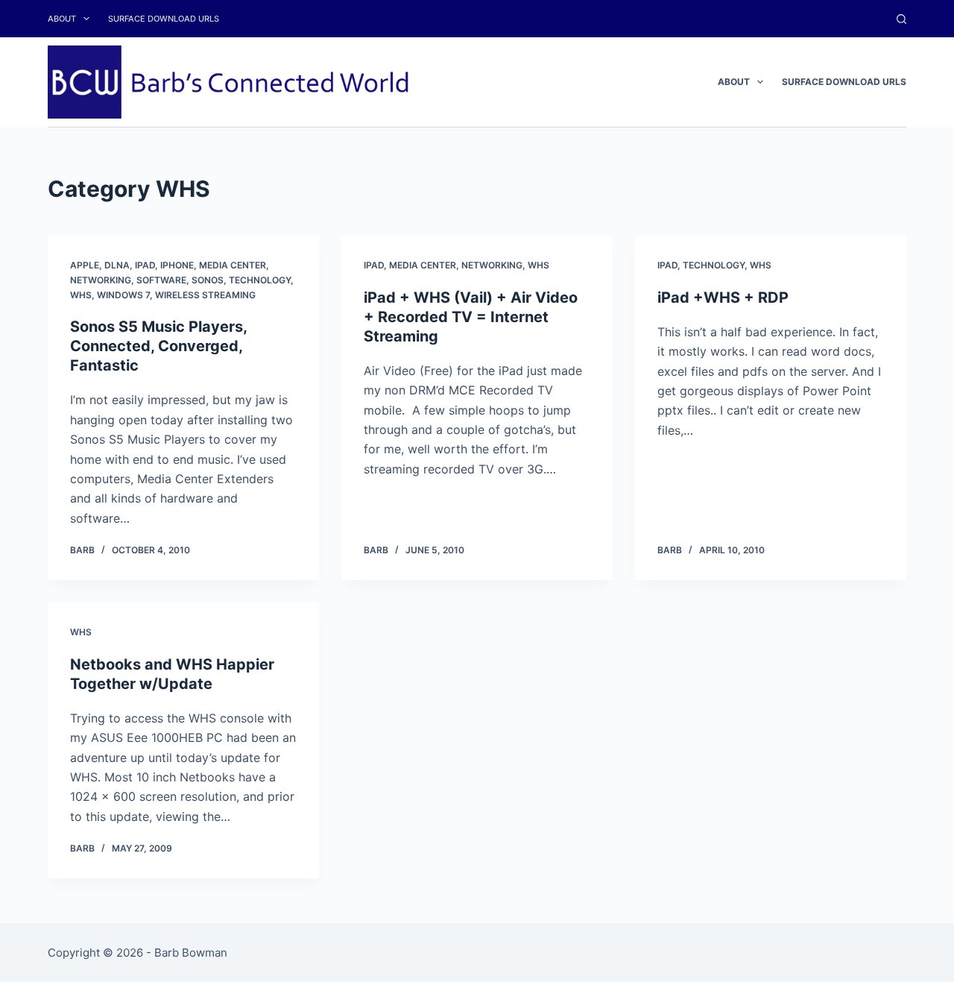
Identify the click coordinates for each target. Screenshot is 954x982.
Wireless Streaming (205, 294)
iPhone (177, 265)
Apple (84, 265)
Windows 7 (123, 294)
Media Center (232, 265)
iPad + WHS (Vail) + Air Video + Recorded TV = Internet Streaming (471, 317)
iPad (145, 265)
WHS (81, 294)
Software (161, 280)
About (62, 18)
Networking (100, 280)
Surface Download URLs (163, 18)
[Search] (901, 19)
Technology (260, 280)
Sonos (208, 280)
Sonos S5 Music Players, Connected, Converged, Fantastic (158, 346)
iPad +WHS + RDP (723, 297)
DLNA (117, 265)
